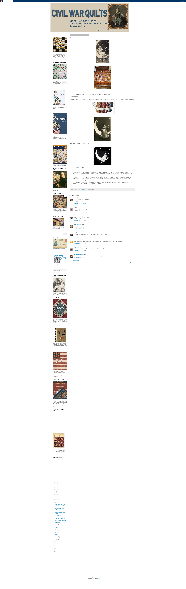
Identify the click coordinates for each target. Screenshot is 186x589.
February (57, 537)
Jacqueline (76, 247)
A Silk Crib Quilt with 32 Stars (60, 518)
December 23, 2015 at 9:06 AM (80, 220)
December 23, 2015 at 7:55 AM (80, 211)
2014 (55, 541)
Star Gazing (57, 502)
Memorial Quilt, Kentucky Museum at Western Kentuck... (60, 509)
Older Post (132, 262)
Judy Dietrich (76, 239)
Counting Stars (58, 516)
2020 (55, 491)
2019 (55, 492)
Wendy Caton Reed (77, 224)
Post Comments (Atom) (80, 264)
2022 (55, 487)
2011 (55, 546)
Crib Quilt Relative (58, 515)
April (56, 534)
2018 (55, 494)
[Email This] (88, 189)
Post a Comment (75, 260)
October (56, 524)
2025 (55, 482)
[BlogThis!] (90, 189)
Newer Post (73, 262)
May (56, 532)
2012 (55, 545)
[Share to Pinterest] (94, 189)
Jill (74, 207)
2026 (55, 480)
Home (103, 262)
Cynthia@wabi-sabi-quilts (79, 254)
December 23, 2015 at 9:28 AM (80, 236)
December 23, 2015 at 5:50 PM (80, 250)
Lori (74, 232)
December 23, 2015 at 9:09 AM (80, 228)
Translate (62, 272)
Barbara (75, 215)
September (57, 525)
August (56, 527)
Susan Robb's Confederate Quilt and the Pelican (60, 505)
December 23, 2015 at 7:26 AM (80, 203)
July (56, 529)
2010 (55, 548)
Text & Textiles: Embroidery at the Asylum (63, 258)
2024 (55, 484)
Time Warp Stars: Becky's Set (60, 520)
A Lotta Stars (57, 507)
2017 (55, 496)
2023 (55, 486)
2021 (55, 489)
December (57, 501)
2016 (55, 497)
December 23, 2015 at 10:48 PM (80, 257)
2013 (55, 543)
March (56, 536)
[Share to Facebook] (92, 189)
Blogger (98, 578)
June (56, 531)
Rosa (75, 197)
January (56, 539)
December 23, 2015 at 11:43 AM (80, 243)
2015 (55, 499)
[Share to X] (91, 189)
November (57, 522)
